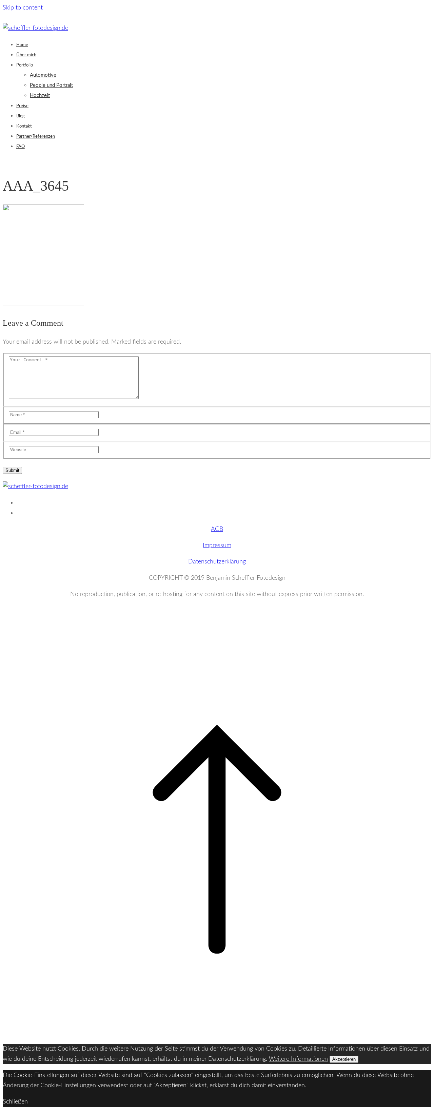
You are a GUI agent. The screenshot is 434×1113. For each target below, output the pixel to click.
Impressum (217, 545)
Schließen (15, 1102)
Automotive (43, 75)
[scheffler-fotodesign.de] (35, 28)
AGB (217, 529)
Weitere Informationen (298, 1059)
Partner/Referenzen (35, 136)
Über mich (26, 55)
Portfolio (24, 65)
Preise (22, 106)
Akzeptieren (344, 1059)
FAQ (20, 147)
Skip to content (23, 8)
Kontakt (24, 126)
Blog (20, 116)
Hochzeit (40, 95)
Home (22, 45)
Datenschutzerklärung (217, 562)
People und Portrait (51, 85)
